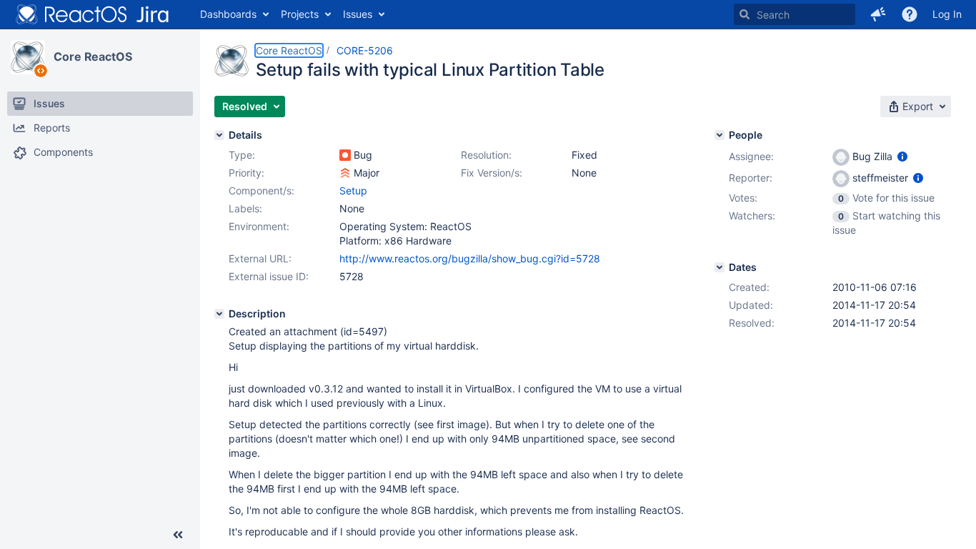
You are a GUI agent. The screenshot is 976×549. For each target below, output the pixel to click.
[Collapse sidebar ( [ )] (178, 534)
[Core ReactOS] (28, 57)
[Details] (219, 135)
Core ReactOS (93, 56)
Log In (947, 14)
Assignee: (751, 156)
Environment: (259, 226)
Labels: (245, 208)
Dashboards (228, 14)
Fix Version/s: (491, 173)
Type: (242, 155)
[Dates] (719, 267)
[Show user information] (902, 156)
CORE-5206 (365, 50)
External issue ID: (269, 276)
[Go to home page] (93, 14)
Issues (357, 14)
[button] (878, 14)
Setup (353, 190)
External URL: (260, 258)
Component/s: (261, 190)
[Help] (909, 14)
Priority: (246, 173)
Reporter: (750, 178)
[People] (719, 135)
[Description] (219, 314)
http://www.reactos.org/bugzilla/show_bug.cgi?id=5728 (469, 258)
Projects (300, 14)
